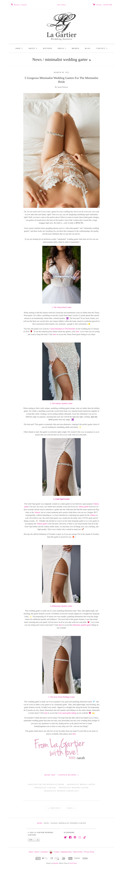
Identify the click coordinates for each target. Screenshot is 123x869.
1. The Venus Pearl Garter (61, 307)
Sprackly (55, 863)
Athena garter (83, 507)
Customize (44, 852)
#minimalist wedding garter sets (61, 791)
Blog (87, 48)
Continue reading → (68, 775)
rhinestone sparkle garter (81, 625)
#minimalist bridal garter (81, 784)
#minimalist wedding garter (74, 788)
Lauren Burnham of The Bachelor (62, 329)
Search (36, 852)
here (54, 334)
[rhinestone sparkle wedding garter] (61, 574)
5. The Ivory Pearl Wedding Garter (61, 697)
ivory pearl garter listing (67, 713)
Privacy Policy (89, 852)
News (37, 59)
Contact (102, 48)
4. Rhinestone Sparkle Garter (61, 606)
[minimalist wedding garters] (61, 274)
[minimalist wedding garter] (61, 467)
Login (58, 4)
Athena (37, 512)
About (33, 48)
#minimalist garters (45, 788)
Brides (75, 48)
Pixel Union (73, 863)
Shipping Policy (66, 852)
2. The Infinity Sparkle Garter (61, 403)
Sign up (64, 4)
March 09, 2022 (61, 72)
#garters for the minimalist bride (46, 784)
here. (78, 331)
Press (62, 48)
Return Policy (78, 852)
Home (39, 823)
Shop (19, 48)
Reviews (47, 48)
